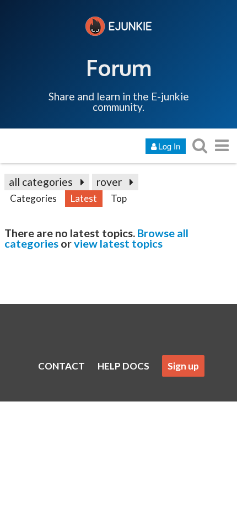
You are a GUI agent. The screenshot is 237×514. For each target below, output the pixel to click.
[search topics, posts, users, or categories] (199, 145)
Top (119, 198)
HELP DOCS (123, 366)
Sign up (183, 366)
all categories (41, 181)
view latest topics (118, 243)
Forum (119, 67)
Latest (84, 198)
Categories (33, 198)
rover (109, 181)
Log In (169, 146)
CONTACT (61, 366)
